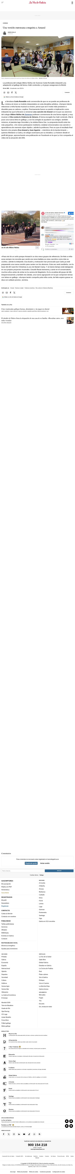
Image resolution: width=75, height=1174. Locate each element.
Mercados (42, 995)
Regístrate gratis (31, 863)
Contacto (4, 938)
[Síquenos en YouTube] (24, 1134)
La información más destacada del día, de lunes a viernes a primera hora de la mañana (28, 1034)
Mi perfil (3, 900)
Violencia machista (30, 288)
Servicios (4, 927)
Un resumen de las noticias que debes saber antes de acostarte (23, 1041)
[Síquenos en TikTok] (29, 1134)
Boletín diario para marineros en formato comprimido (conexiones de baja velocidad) (27, 1068)
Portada (4, 956)
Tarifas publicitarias (7, 924)
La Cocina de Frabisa (46, 968)
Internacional (5, 968)
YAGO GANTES (13, 311)
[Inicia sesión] (71, 2)
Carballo (42, 895)
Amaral (12, 288)
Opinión (4, 971)
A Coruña (42, 883)
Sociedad (4, 977)
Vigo (40, 918)
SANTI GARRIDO (5, 311)
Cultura (3, 980)
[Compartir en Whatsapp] (4, 92)
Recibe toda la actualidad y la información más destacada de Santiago (24, 1097)
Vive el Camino (44, 983)
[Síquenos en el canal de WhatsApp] (34, 1134)
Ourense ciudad (19, 288)
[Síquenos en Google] (39, 1134)
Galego (42, 875)
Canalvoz (47, 1156)
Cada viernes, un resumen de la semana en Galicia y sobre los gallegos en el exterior (28, 1076)
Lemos (41, 903)
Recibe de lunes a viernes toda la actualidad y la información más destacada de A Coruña (28, 1082)
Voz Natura (53, 1156)
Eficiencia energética (8, 945)
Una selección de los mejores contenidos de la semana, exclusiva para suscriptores (27, 1047)
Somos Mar (5, 989)
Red (40, 971)
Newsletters (5, 903)
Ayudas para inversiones (9, 948)
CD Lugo (4, 1014)
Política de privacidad (22, 1171)
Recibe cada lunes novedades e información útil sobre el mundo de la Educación (26, 1055)
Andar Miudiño (6, 1017)
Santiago (42, 915)
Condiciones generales (45, 1171)
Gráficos (4, 983)
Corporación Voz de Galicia (8, 1156)
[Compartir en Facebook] (12, 92)
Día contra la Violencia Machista (44, 288)
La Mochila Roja (44, 986)
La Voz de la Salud (45, 956)
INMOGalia (5, 933)
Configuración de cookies (58, 1171)
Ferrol (41, 900)
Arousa (41, 889)
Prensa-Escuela (60, 1156)
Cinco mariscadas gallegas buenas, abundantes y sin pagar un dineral (25, 309)
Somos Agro (5, 986)
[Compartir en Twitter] (15, 92)
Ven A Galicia (43, 977)
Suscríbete (5, 893)
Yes (40, 1001)
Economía (4, 962)
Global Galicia (43, 962)
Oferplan (4, 930)
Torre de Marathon (7, 1005)
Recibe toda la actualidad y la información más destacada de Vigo (23, 1103)
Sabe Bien (42, 959)
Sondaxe (41, 1156)
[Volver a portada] (37, 2)
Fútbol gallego (6, 1023)
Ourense (28, 114)
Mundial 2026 (5, 1002)
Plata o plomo (43, 974)
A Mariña (42, 886)
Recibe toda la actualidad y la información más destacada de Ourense (24, 1110)
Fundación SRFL (19, 1156)
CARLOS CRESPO (22, 311)
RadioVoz (35, 1156)
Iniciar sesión (45, 863)
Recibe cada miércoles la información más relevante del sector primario (24, 1061)
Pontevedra (42, 912)
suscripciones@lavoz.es (37, 1149)
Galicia (3, 959)
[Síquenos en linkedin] (19, 1134)
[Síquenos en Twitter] (9, 1134)
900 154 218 (37, 1145)
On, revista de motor (45, 1006)
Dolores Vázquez (6, 322)
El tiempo (4, 998)
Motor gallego (5, 1026)
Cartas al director (6, 913)
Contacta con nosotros (8, 916)
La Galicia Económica (8, 995)
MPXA (67, 1156)
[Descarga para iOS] (67, 1121)
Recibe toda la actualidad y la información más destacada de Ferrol (23, 1089)
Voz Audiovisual (28, 1156)
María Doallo (12, 32)
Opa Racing (5, 1011)
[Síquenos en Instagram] (14, 1134)
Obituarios (4, 992)
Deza (40, 898)
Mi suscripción (6, 884)
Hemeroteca (5, 890)
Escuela (41, 1003)
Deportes (4, 974)
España (3, 965)
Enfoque (41, 980)
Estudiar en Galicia (45, 965)
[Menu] (2, 2)
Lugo (40, 906)
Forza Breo (5, 1020)
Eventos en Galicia (7, 936)
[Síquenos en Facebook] (3, 1134)
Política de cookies (33, 1171)
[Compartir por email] (8, 92)
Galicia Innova (43, 989)
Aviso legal (12, 1171)
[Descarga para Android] (71, 1121)
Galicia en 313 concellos (47, 921)
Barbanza (42, 892)
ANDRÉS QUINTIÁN (32, 311)
